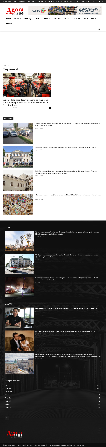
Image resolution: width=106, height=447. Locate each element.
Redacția (5, 108)
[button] (98, 28)
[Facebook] (91, 1)
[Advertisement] (53, 46)
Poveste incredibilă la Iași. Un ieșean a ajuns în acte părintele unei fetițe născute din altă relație (65, 147)
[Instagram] (94, 1)
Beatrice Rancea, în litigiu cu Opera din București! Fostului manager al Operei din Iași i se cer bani (66, 308)
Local (4, 96)
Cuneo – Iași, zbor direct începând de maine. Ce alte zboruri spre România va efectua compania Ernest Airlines (25, 102)
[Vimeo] (99, 1)
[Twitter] (97, 1)
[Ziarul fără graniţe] (14, 10)
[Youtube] (102, 1)
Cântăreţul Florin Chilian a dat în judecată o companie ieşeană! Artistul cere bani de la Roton (65, 331)
